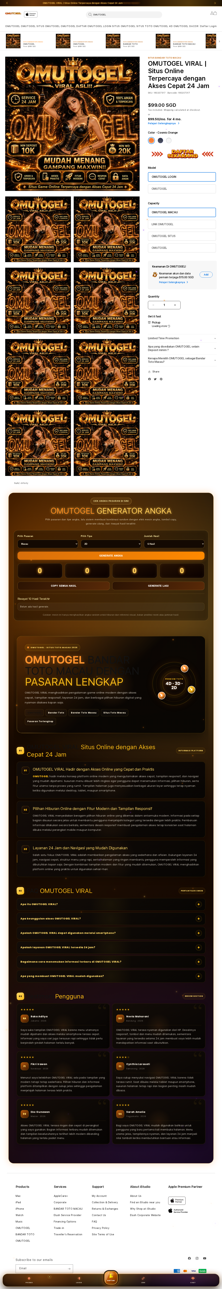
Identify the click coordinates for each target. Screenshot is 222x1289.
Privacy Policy (100, 1228)
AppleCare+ (61, 1196)
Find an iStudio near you (145, 1202)
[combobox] (124, 14)
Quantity (153, 296)
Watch (20, 1215)
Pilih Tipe (86, 536)
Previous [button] (7, 3)
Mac (18, 1196)
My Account (99, 1196)
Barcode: (172, 93)
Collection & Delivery (105, 1202)
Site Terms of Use (103, 1234)
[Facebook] (150, 379)
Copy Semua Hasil (63, 586)
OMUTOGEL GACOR (185, 26)
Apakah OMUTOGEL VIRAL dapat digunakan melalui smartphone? (68, 933)
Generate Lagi (158, 586)
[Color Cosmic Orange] (151, 140)
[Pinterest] (162, 379)
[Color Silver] (169, 140)
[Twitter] (156, 379)
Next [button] (215, 3)
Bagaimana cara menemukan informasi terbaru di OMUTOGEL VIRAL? (71, 961)
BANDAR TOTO (25, 1234)
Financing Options (65, 1221)
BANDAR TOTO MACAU (68, 1208)
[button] (12, 26)
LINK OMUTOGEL (162, 224)
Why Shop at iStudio (143, 1208)
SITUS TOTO (144, 26)
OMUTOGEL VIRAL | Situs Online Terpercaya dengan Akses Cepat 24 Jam (91, 3)
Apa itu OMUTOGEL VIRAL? (39, 904)
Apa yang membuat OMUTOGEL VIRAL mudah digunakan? (62, 976)
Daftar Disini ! (131, 3)
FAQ (94, 1221)
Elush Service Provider (67, 1215)
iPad (18, 1202)
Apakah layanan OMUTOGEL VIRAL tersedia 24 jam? (57, 947)
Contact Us (99, 1215)
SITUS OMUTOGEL (48, 26)
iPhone (20, 1208)
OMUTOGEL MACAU (165, 212)
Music (19, 1221)
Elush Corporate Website (145, 1215)
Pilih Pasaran (25, 536)
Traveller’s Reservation (68, 1234)
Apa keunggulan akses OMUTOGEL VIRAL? (50, 918)
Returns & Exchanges (105, 1208)
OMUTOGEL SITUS (164, 236)
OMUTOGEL (12, 26)
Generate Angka (111, 555)
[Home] (13, 13)
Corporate (60, 1202)
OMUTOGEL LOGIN (99, 26)
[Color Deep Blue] (160, 140)
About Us (136, 1196)
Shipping (169, 110)
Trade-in (59, 1228)
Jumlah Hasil (151, 536)
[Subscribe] (69, 1268)
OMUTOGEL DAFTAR (74, 26)
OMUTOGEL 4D (163, 26)
